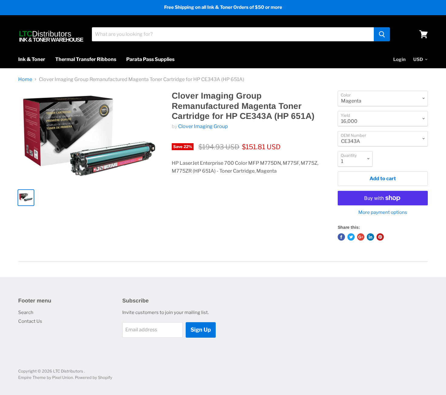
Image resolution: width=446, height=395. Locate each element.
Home (25, 79)
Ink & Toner (31, 59)
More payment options (382, 212)
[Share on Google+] (360, 237)
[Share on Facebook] (341, 237)
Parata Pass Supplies (150, 59)
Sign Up (201, 329)
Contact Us (30, 321)
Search (25, 312)
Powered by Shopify (93, 377)
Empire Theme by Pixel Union (45, 377)
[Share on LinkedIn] (370, 237)
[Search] (382, 34)
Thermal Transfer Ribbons (85, 59)
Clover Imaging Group (203, 126)
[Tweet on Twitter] (351, 237)
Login (399, 59)
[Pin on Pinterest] (380, 237)
